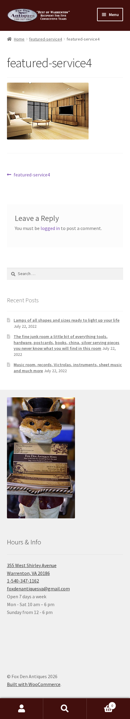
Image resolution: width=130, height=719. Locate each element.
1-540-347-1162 (23, 581)
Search (64, 708)
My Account (21, 708)
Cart (100, 703)
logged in (50, 228)
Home (19, 39)
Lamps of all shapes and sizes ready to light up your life (66, 320)
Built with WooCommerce (33, 684)
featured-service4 (45, 39)
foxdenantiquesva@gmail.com (38, 589)
